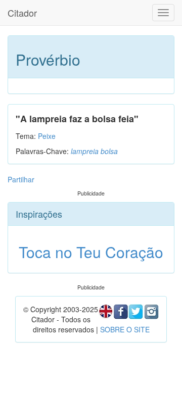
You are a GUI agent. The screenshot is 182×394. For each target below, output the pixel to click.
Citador (22, 12)
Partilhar (21, 179)
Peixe (47, 136)
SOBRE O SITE (125, 329)
